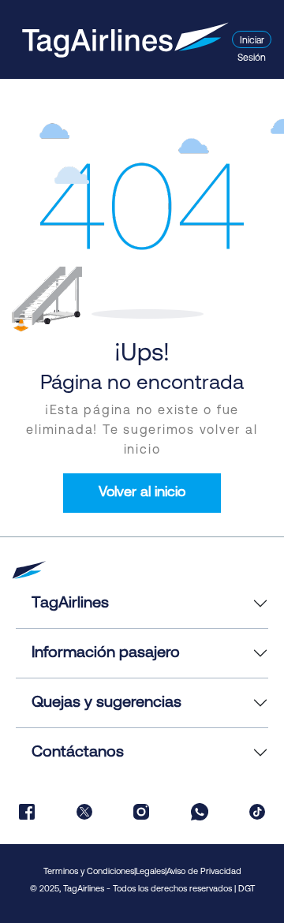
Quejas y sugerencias (106, 703)
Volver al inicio (142, 493)
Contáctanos (78, 752)
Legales (150, 872)
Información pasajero (106, 653)
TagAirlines (70, 603)
